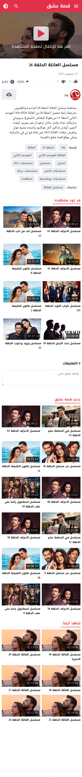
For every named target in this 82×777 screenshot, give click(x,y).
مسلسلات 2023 (23, 163)
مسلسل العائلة (53, 187)
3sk (66, 95)
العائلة (31, 147)
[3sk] (75, 99)
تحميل (61, 163)
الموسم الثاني (22, 155)
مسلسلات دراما (27, 170)
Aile (63, 147)
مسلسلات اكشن (54, 170)
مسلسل (45, 163)
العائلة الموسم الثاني (51, 155)
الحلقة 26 (48, 147)
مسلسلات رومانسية (52, 178)
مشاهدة (27, 178)
